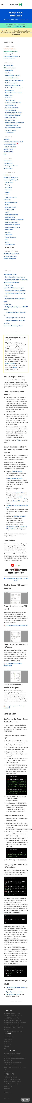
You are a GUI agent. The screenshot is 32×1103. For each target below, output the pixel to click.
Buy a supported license (11, 51)
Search (6, 1048)
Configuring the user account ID (15, 318)
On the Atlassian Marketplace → (13, 1079)
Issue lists (8, 73)
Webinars (6, 1046)
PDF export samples (9, 68)
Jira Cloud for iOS (10, 217)
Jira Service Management (12, 224)
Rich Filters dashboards (12, 108)
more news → (7, 1072)
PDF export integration (10, 256)
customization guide (12, 527)
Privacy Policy (7, 1088)
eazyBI (7, 212)
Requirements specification (13, 127)
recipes (21, 529)
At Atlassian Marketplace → (12, 56)
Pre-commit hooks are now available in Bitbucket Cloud (14, 1059)
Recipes (7, 192)
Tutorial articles (8, 163)
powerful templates (20, 516)
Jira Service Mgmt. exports (12, 85)
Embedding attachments (11, 166)
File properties (9, 182)
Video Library (7, 1044)
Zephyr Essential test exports (13, 113)
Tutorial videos (8, 161)
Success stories (8, 65)
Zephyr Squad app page (13, 994)
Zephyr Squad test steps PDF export (15, 290)
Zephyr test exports (10, 110)
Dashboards (8, 187)
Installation (7, 139)
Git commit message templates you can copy (15, 1068)
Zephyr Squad (9, 247)
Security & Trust (8, 1086)
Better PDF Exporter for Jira (11, 1018)
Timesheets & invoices (11, 78)
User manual (7, 175)
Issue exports (9, 70)
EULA (5, 1090)
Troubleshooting (8, 152)
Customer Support (9, 1037)
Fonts (6, 195)
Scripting (7, 185)
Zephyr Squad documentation (14, 992)
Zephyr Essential (10, 244)
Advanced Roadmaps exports (13, 93)
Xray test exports (10, 120)
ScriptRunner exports (11, 118)
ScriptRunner (8, 234)
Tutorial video (9, 285)
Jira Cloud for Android (11, 215)
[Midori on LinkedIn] (8, 1097)
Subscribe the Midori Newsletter (12, 1081)
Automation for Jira (10, 207)
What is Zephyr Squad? (10, 274)
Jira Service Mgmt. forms (12, 227)
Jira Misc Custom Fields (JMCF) (14, 219)
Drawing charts (8, 168)
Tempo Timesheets (10, 237)
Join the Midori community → (12, 1084)
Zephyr (7, 242)
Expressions (8, 190)
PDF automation (17, 471)
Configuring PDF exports (11, 177)
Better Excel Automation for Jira (13, 1016)
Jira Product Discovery (11, 222)
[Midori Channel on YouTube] (5, 1097)
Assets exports (9, 90)
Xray (6, 239)
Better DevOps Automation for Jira (13, 1032)
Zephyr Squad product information (16, 987)
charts (25, 499)
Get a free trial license (10, 49)
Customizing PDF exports (11, 180)
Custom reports (9, 132)
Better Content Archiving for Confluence (15, 1022)
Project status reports (11, 125)
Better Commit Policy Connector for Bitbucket (14, 1028)
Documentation (8, 1041)
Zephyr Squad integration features (15, 277)
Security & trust (8, 149)
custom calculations (19, 493)
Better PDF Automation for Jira (12, 1020)
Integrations (7, 200)
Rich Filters (8, 232)
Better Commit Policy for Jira (12, 1025)
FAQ (5, 154)
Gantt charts (8, 98)
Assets (7, 205)
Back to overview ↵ (9, 59)
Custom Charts (9, 210)
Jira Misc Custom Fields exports (14, 123)
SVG (19, 501)
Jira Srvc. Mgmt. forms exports (14, 88)
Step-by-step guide (10, 147)
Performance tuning (11, 197)
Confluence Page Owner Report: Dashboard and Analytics (13, 1064)
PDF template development (11, 254)
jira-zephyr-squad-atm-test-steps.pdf (17, 625)
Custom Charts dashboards (13, 103)
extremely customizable (15, 478)
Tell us (19, 440)
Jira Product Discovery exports (14, 80)
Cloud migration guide (10, 144)
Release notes (9, 95)
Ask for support (8, 54)
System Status (8, 1039)
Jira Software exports (11, 83)
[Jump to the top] (16, 1001)
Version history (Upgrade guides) (13, 142)
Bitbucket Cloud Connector (13, 32)
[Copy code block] (26, 776)
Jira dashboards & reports (12, 75)
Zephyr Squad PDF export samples (14, 288)
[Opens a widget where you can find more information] (25, 1100)
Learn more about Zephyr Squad (13, 326)
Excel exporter (19, 26)
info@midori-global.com (10, 1077)
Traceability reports (10, 130)
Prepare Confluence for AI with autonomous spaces (12, 1055)
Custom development (10, 258)
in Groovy (14, 501)
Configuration (7, 304)
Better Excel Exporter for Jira (12, 1013)
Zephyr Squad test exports (12, 115)
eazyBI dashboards (10, 105)
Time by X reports (10, 100)
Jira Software (9, 229)
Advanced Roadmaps (11, 202)
